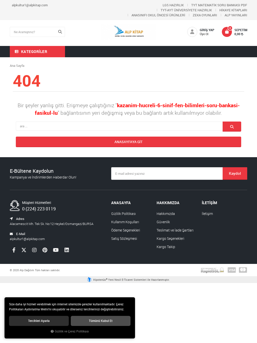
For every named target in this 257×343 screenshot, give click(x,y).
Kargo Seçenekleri (170, 238)
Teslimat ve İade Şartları (175, 230)
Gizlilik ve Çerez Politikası (72, 331)
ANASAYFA (121, 202)
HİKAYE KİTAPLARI (233, 10)
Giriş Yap (207, 30)
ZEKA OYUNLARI (205, 15)
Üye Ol (204, 34)
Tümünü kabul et (100, 321)
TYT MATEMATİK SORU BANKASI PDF (219, 5)
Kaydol (235, 173)
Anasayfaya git (128, 141)
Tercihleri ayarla (39, 321)
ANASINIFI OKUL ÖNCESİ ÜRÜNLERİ (158, 15)
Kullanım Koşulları (125, 221)
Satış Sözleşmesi (124, 238)
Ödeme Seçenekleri (125, 230)
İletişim (207, 213)
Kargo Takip (166, 246)
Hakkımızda (166, 213)
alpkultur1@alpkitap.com (30, 5)
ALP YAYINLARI (236, 15)
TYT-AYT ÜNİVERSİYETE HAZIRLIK (186, 10)
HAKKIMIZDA (168, 202)
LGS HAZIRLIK (173, 5)
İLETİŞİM (209, 202)
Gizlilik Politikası (123, 213)
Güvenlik (163, 221)
